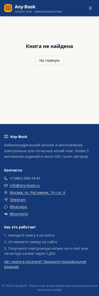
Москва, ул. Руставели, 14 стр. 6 (37, 192)
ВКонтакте (19, 213)
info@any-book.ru (25, 185)
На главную (49, 60)
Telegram (18, 199)
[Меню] (90, 8)
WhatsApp (18, 206)
